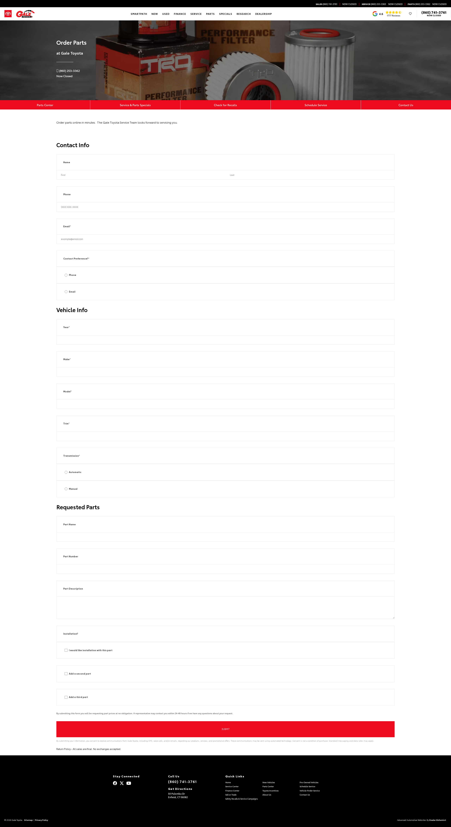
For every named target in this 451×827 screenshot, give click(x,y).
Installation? (70, 633)
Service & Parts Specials (135, 105)
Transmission (71, 455)
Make (67, 359)
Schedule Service (316, 105)
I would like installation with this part (90, 650)
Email (67, 226)
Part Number (70, 556)
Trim (66, 423)
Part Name (69, 524)
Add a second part (80, 673)
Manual (73, 488)
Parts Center (45, 105)
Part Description (73, 588)
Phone (67, 194)
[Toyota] (8, 13)
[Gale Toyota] (25, 14)
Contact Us (406, 105)
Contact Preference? (76, 258)
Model (67, 391)
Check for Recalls (225, 105)
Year (66, 327)
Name (66, 162)
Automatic (75, 472)
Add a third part (78, 697)
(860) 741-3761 (433, 12)
